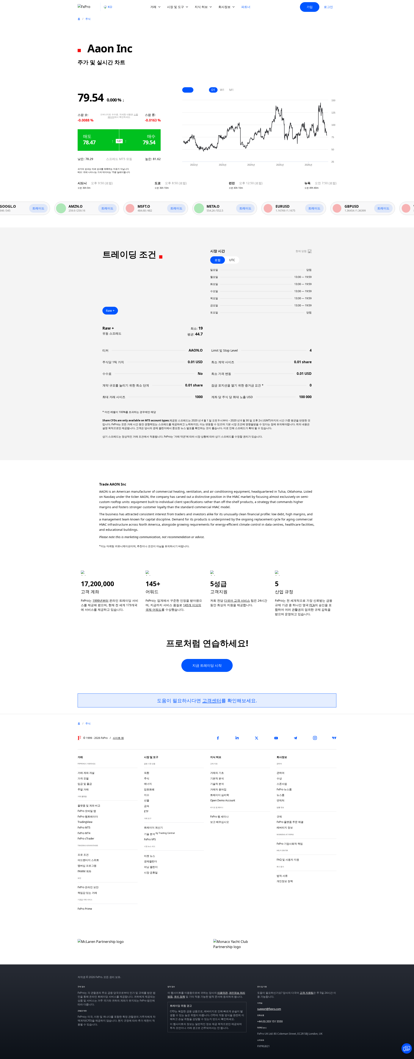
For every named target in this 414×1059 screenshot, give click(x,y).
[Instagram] (315, 738)
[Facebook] (218, 738)
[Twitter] (256, 738)
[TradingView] (334, 738)
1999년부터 (100, 600)
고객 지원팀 (306, 993)
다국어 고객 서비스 (237, 600)
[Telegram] (295, 738)
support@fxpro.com (269, 1009)
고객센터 (211, 700)
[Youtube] (276, 738)
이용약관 (222, 993)
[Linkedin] (237, 738)
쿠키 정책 (179, 996)
